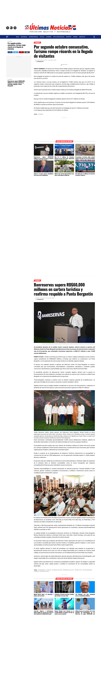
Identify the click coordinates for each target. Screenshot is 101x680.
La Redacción (40, 61)
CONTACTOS (82, 36)
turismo (41, 114)
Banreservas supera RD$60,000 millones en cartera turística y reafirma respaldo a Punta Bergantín (16, 83)
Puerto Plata (78, 570)
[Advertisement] (50, 10)
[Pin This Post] (21, 52)
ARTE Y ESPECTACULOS (58, 36)
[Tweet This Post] (15, 52)
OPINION (75, 36)
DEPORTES (68, 36)
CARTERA (49, 570)
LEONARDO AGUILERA (57, 570)
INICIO (17, 36)
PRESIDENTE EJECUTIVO (68, 570)
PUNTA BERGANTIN (87, 570)
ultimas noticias (44, 571)
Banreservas (42, 570)
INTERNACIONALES (33, 36)
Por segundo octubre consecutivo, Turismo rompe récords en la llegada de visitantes (17, 46)
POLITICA (42, 36)
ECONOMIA (48, 36)
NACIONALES (24, 36)
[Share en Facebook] (10, 52)
